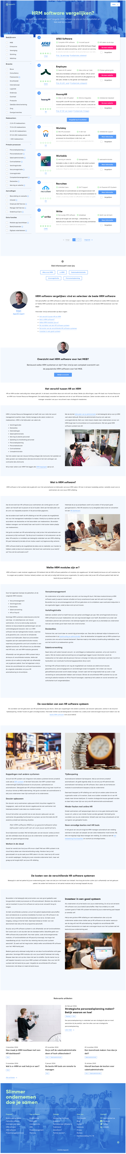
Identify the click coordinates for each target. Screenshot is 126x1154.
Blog (78, 1121)
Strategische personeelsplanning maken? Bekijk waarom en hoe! (89, 1010)
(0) (46, 145)
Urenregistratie (15, 173)
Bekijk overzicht (63, 375)
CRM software (11, 1127)
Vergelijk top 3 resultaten (78, 120)
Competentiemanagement (19, 177)
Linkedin (106, 1127)
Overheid (13, 97)
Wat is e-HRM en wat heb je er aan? (22, 1066)
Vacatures (80, 1127)
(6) (46, 112)
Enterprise (13, 46)
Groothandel (14, 81)
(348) (46, 229)
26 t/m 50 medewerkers (18, 131)
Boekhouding (34, 1118)
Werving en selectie (17, 185)
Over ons (80, 1114)
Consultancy (14, 73)
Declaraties (14, 181)
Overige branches (16, 112)
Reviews (79, 1133)
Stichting (13, 54)
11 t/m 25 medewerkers (18, 127)
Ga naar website (107, 47)
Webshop (13, 58)
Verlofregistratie (15, 165)
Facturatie (33, 1121)
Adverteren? (57, 1130)
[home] (11, 4)
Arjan (18, 311)
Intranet (13, 200)
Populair (9, 1114)
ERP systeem (18, 782)
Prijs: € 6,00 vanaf (62, 83)
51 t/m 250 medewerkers (18, 135)
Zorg (11, 108)
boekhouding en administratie (69, 636)
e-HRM (62, 272)
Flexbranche (14, 77)
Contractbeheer (15, 162)
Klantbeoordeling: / (85, 1136)
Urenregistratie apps (13, 1124)
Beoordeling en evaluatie (18, 196)
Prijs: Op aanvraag (62, 55)
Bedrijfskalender (16, 226)
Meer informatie (107, 137)
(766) (46, 56)
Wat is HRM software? (47, 319)
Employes (61, 66)
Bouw (12, 69)
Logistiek (13, 89)
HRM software (11, 1130)
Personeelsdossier (16, 154)
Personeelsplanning (17, 150)
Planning (33, 1133)
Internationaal (14, 85)
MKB (11, 42)
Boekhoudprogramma (13, 1118)
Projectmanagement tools (15, 1133)
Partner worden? (59, 1133)
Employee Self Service (17, 204)
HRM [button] (113, 4)
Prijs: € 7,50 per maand (64, 111)
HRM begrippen (41, 467)
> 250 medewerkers (16, 139)
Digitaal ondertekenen (17, 230)
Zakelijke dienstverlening (18, 104)
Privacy (79, 1130)
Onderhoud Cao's (16, 212)
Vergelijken (108, 52)
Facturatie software (13, 1121)
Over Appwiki (81, 1118)
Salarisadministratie (17, 158)
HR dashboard (75, 511)
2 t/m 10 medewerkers (17, 123)
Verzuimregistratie (16, 169)
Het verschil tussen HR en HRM (50, 316)
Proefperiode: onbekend (78, 55)
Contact (79, 1124)
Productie (13, 101)
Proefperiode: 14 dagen (81, 111)
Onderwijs (13, 93)
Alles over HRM (47, 272)
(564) (46, 84)
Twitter (105, 1124)
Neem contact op (109, 1118)
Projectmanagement (37, 1130)
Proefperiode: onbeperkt (78, 83)
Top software (35, 1114)
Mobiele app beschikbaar (18, 223)
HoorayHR (61, 94)
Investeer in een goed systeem (49, 331)
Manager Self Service (17, 208)
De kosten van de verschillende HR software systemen (58, 328)
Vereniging (13, 50)
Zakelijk (56, 1114)
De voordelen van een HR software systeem (54, 325)
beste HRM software (57, 715)
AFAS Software (64, 38)
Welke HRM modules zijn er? (49, 322)
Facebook (106, 1121)
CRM (31, 1127)
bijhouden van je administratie (85, 414)
